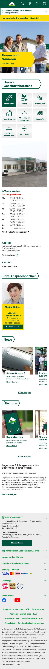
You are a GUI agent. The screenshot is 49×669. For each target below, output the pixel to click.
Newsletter (10, 623)
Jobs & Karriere (11, 618)
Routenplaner (8, 255)
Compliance (25, 613)
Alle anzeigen (24, 392)
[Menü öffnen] (4, 4)
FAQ (35, 613)
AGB (27, 609)
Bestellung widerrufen (32, 618)
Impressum (18, 609)
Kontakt (14, 613)
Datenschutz (38, 609)
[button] (12, 4)
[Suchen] (22, 4)
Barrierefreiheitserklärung (31, 623)
